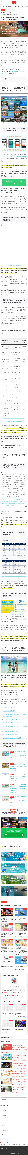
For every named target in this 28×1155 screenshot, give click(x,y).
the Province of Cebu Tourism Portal (14, 156)
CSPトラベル (9, 6)
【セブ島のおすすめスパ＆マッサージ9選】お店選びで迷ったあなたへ (19, 1082)
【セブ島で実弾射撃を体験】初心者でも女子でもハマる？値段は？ (19, 1090)
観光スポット (5, 1135)
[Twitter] (13, 996)
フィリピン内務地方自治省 (10, 723)
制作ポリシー (7, 992)
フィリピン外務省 (8, 707)
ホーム (2, 6)
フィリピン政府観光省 (9, 734)
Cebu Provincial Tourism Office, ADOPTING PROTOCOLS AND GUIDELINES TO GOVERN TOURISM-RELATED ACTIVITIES (14, 420)
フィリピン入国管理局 (9, 719)
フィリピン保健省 (8, 711)
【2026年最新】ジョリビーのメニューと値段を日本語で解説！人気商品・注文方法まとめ (14, 1048)
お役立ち (4, 902)
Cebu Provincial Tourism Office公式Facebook (13, 122)
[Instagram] (8, 998)
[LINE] (20, 998)
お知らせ (3, 1115)
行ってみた (4, 1130)
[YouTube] (15, 998)
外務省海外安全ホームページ (11, 738)
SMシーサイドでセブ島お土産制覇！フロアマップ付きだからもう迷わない (19, 1074)
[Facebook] (20, 996)
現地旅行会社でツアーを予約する (14, 182)
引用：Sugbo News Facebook (13, 265)
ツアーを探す (17, 6)
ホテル (3, 1125)
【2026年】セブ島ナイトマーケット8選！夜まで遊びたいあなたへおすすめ (19, 1066)
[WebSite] (8, 996)
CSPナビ (13, 1153)
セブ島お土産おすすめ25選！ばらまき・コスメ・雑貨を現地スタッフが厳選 (19, 1058)
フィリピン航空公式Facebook (13, 614)
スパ (2, 1120)
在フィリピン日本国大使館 (10, 731)
